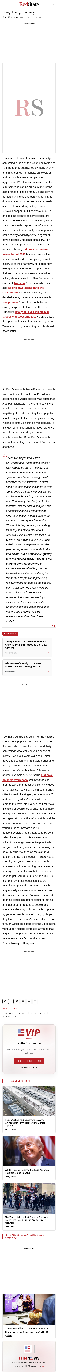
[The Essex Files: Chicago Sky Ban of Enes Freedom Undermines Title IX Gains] (29, 1309)
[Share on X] (4, 1001)
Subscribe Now (29, 1067)
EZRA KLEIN (8, 1013)
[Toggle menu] (5, 4)
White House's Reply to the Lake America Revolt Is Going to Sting (27, 1171)
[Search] (53, 4)
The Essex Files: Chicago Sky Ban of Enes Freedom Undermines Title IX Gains (27, 1332)
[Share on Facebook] (17, 1001)
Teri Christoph (11, 1129)
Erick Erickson (10, 17)
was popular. (10, 302)
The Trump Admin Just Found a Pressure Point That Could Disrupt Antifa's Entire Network (26, 1220)
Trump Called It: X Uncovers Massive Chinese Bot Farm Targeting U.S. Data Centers (25, 1123)
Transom (19, 283)
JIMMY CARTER (38, 1013)
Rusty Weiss (10, 1177)
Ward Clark (9, 1227)
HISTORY (22, 1013)
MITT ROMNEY (9, 1017)
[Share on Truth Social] (11, 1001)
